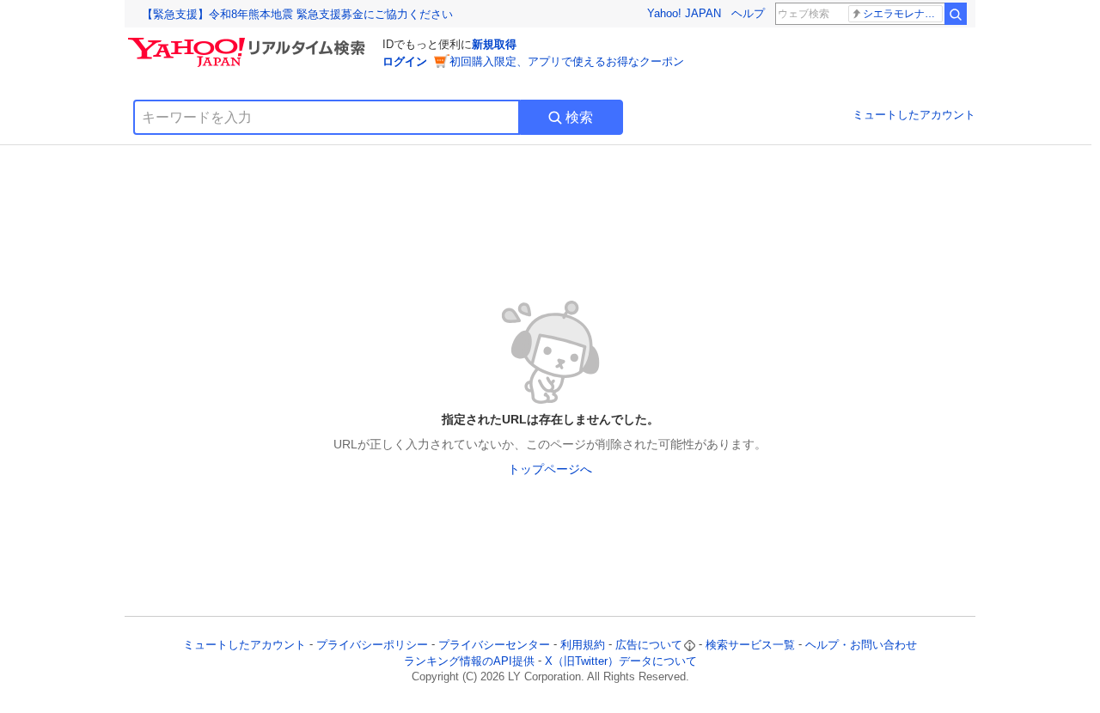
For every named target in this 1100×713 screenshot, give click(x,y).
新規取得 (494, 44)
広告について (648, 644)
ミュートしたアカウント (913, 114)
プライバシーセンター (494, 644)
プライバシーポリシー (372, 644)
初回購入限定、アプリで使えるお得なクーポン (566, 61)
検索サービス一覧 (750, 644)
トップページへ (550, 469)
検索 (579, 117)
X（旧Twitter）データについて (621, 661)
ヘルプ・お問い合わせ (861, 644)
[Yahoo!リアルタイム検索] (249, 42)
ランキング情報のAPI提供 (469, 661)
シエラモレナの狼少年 (903, 14)
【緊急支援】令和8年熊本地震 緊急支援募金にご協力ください (297, 14)
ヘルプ (748, 13)
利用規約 (582, 644)
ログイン (404, 61)
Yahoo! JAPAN (684, 13)
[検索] (955, 14)
